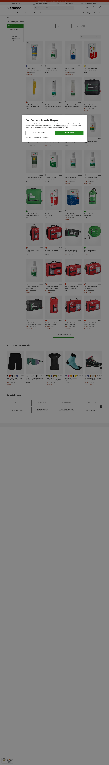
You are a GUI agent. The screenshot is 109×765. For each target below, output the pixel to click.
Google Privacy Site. (62, 127)
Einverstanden (69, 132)
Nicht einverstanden (39, 132)
